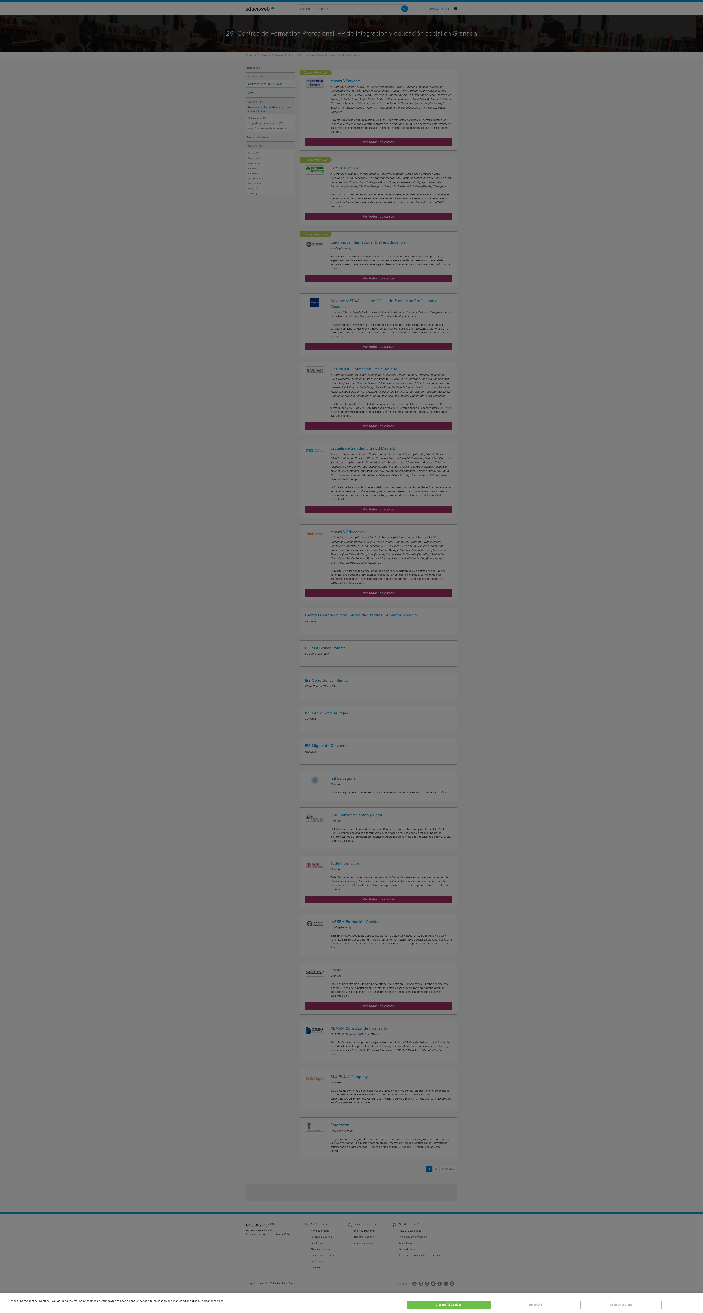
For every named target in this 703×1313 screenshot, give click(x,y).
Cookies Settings (621, 1305)
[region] (351, 1303)
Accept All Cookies (449, 1305)
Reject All (535, 1305)
